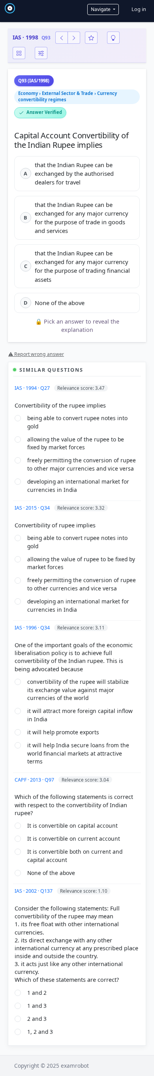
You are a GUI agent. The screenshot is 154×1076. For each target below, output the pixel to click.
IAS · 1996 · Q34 (33, 627)
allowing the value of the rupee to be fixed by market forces (75, 443)
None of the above (51, 873)
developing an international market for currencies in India (78, 485)
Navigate (101, 9)
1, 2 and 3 (40, 1031)
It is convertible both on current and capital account (74, 856)
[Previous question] (61, 38)
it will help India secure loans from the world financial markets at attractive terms (78, 753)
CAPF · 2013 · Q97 (35, 779)
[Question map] (19, 53)
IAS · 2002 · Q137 (34, 891)
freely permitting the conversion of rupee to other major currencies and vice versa (81, 464)
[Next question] (74, 38)
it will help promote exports (63, 732)
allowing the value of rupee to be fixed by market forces (81, 563)
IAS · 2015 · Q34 (33, 507)
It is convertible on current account (73, 838)
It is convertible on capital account (72, 825)
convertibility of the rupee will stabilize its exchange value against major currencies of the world (78, 690)
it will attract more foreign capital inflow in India (80, 715)
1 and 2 (37, 992)
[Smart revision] (113, 38)
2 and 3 (37, 1018)
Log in (138, 9)
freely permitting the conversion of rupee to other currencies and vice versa (81, 584)
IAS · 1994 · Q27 (33, 388)
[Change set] (41, 53)
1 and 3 (37, 1005)
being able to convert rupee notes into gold (77, 422)
